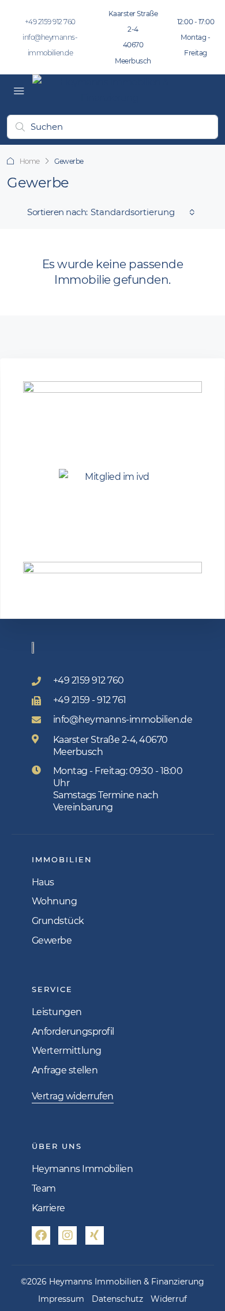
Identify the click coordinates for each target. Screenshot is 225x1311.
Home (30, 161)
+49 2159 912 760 (50, 21)
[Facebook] (41, 1235)
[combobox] (143, 212)
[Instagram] (67, 1235)
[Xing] (94, 1235)
